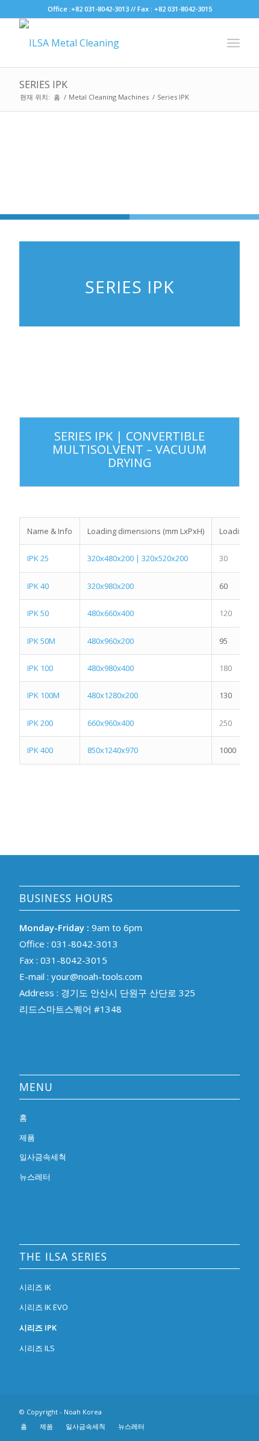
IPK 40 (39, 586)
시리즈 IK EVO (43, 1307)
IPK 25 (38, 558)
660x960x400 (110, 722)
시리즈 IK (35, 1287)
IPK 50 (39, 613)
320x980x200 (110, 586)
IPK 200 (41, 722)
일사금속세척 (42, 1156)
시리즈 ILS (37, 1348)
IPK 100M (44, 695)
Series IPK (43, 84)
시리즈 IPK (38, 1327)
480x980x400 (110, 668)
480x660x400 (110, 613)
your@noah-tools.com (95, 976)
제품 (27, 1137)
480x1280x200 (112, 695)
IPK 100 (40, 668)
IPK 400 (40, 750)
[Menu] (233, 42)
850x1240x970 (112, 750)
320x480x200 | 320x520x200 (137, 558)
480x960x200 (110, 640)
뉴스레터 (35, 1176)
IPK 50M (41, 640)
